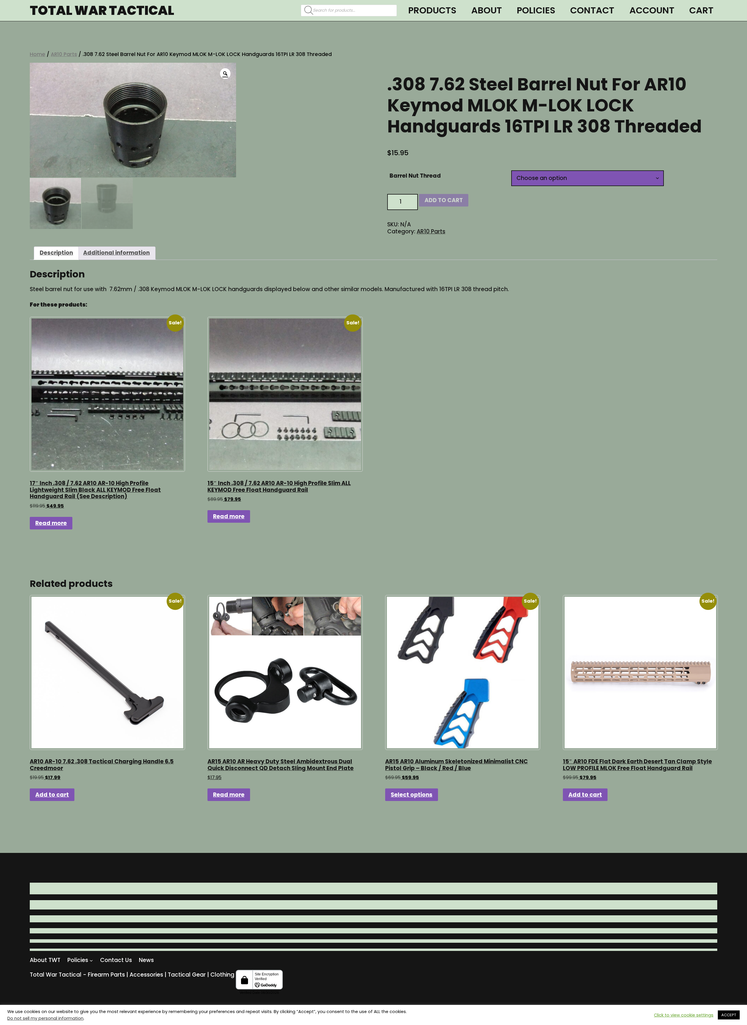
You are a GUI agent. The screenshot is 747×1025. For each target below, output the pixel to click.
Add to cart (444, 200)
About (486, 10)
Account (651, 10)
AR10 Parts (64, 54)
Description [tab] (56, 253)
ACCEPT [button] (728, 1015)
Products (432, 10)
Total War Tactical (102, 10)
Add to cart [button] (52, 795)
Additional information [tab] (116, 253)
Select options (411, 795)
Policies (536, 10)
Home (37, 54)
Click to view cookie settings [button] (683, 1015)
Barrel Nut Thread (415, 176)
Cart (701, 10)
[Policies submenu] (91, 960)
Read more (51, 523)
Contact (592, 10)
